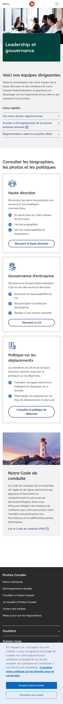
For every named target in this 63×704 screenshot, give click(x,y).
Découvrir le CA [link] (31, 322)
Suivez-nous (12, 641)
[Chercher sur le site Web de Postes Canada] (57, 4)
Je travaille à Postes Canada (19, 602)
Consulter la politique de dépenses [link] (32, 411)
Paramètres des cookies (31, 695)
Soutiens (9, 631)
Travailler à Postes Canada (18, 595)
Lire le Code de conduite (27, 528)
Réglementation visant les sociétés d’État (27, 134)
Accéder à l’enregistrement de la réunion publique (27, 125)
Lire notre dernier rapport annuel (23, 116)
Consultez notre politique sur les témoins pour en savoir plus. (30, 671)
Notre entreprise (13, 581)
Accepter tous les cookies (31, 685)
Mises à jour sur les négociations (22, 615)
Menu (6, 4)
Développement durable (17, 588)
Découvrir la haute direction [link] (31, 243)
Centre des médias (14, 608)
